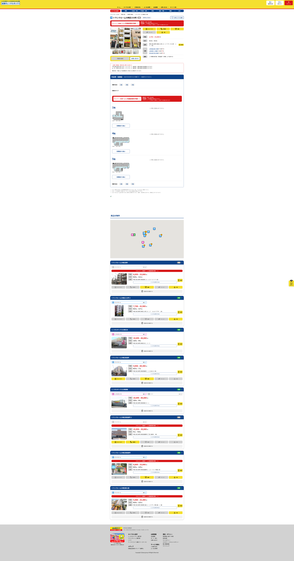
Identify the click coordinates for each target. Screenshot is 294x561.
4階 (127, 85)
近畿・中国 (161, 11)
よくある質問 (147, 7)
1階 (121, 85)
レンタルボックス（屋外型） (135, 536)
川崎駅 (156, 49)
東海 (153, 11)
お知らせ (291, 282)
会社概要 (155, 7)
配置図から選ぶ (121, 126)
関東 (126, 11)
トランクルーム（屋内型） (134, 538)
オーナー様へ (173, 7)
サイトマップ (166, 546)
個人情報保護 (166, 544)
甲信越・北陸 (143, 11)
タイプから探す (127, 7)
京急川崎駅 (155, 53)
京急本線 (151, 53)
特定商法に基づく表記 (168, 536)
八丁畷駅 (155, 51)
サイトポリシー (166, 540)
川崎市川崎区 (130, 14)
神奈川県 (123, 14)
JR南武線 (151, 51)
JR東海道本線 (152, 49)
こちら (139, 189)
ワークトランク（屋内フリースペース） (137, 542)
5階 (133, 85)
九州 (179, 11)
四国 (170, 11)
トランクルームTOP (114, 14)
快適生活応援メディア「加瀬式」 (136, 548)
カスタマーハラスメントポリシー (171, 542)
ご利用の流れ (137, 7)
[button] (145, 233)
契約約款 (165, 538)
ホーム (118, 7)
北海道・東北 (135, 11)
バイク (129, 540)
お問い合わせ (164, 7)
